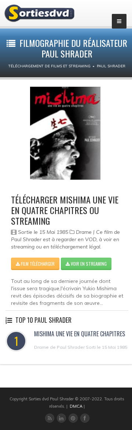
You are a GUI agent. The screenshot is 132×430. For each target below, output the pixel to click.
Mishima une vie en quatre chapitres (79, 333)
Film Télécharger (37, 264)
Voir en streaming (88, 264)
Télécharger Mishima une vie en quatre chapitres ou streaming (64, 210)
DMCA (76, 406)
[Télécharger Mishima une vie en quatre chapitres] (65, 133)
